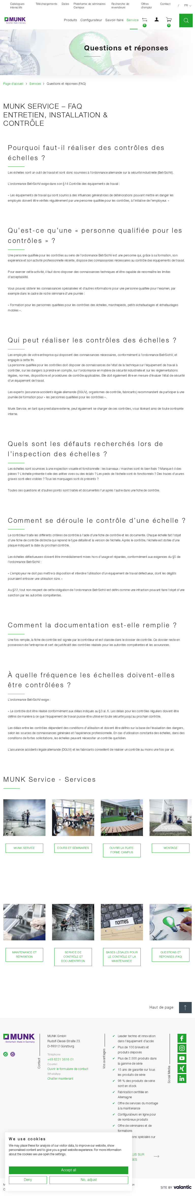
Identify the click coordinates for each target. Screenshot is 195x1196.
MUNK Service (24, 848)
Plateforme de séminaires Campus (89, 6)
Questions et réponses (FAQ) (170, 954)
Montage (170, 848)
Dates (65, 4)
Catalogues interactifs (17, 6)
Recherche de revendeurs (120, 6)
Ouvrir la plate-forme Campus (121, 850)
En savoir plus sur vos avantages (128, 1157)
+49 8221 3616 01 (60, 1059)
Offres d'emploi (146, 6)
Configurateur (91, 20)
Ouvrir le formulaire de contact (67, 1069)
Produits (70, 20)
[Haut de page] (185, 1007)
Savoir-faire (114, 20)
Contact (165, 4)
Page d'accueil (13, 84)
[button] (145, 20)
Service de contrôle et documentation (73, 957)
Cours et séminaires (73, 848)
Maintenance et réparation (24, 954)
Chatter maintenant (60, 1078)
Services (134, 20)
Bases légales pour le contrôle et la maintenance (122, 957)
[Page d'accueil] (13, 20)
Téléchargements (46, 4)
